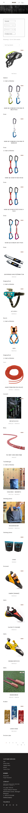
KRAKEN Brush (14, 695)
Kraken (5, 701)
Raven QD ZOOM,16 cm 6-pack (14, 242)
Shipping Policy (6, 765)
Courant (5, 394)
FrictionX (6, 566)
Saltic (5, 600)
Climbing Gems (7, 498)
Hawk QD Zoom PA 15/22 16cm (14, 178)
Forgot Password (7, 777)
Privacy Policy (6, 763)
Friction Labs (7, 735)
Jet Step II (14, 311)
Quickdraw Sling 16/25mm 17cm (14, 274)
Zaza (14, 348)
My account (6, 775)
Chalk (14, 559)
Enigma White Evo (14, 661)
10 (23, 742)
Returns (5, 767)
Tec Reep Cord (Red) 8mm (14, 455)
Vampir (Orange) (14, 593)
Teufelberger (7, 461)
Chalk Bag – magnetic (14, 492)
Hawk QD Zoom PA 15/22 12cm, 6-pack (14, 210)
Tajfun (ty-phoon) (14, 627)
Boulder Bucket (14, 526)
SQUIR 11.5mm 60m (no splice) (14, 387)
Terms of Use (6, 769)
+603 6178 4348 (9, 795)
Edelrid (5, 78)
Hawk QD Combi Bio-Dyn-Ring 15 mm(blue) (14, 142)
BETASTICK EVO (14, 421)
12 (21, 744)
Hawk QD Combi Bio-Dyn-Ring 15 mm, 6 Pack (14, 108)
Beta (4, 428)
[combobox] (12, 45)
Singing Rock (7, 281)
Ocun (4, 114)
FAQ (4, 761)
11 (17, 744)
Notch (5, 318)
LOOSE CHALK (14, 728)
